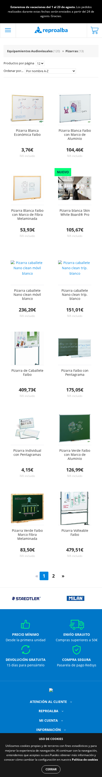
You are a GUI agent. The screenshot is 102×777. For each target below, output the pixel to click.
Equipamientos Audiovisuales (33, 51)
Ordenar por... (14, 71)
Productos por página (19, 63)
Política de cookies (85, 760)
